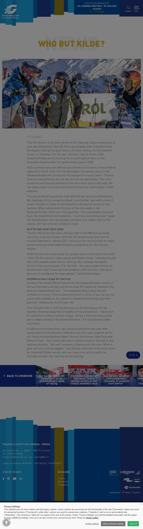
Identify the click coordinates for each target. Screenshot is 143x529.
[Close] (9, 519)
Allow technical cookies (113, 524)
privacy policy (92, 518)
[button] (6, 522)
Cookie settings (92, 524)
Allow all (133, 524)
